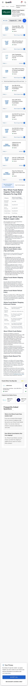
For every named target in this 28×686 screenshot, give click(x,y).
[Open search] (24, 2)
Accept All (14, 677)
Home (3, 6)
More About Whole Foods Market (8, 185)
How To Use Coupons (20, 185)
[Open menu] (3, 2)
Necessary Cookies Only (14, 681)
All (5, 20)
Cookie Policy (7, 673)
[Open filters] (24, 20)
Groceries (12, 6)
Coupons (13, 20)
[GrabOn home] (8, 2)
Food (7, 6)
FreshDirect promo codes (18, 374)
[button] (6, 12)
